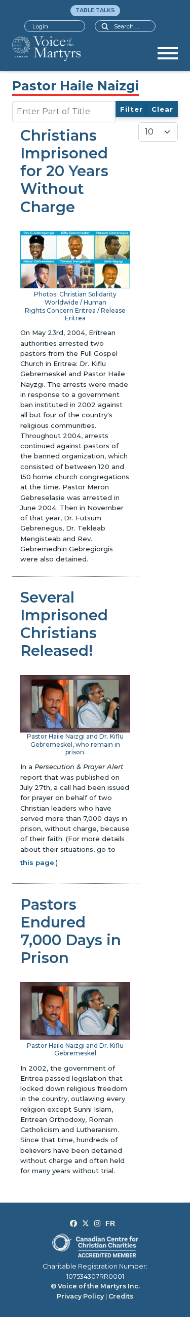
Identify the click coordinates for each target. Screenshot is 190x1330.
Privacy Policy (80, 1296)
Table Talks (95, 10)
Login (40, 26)
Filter (131, 109)
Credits (120, 1296)
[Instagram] (97, 1223)
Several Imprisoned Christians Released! (64, 623)
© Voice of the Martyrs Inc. (95, 1286)
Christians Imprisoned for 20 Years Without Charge (64, 170)
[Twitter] (85, 1223)
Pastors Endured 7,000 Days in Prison (70, 931)
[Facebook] (73, 1223)
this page (37, 862)
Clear (162, 109)
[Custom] (110, 1223)
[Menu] (168, 57)
